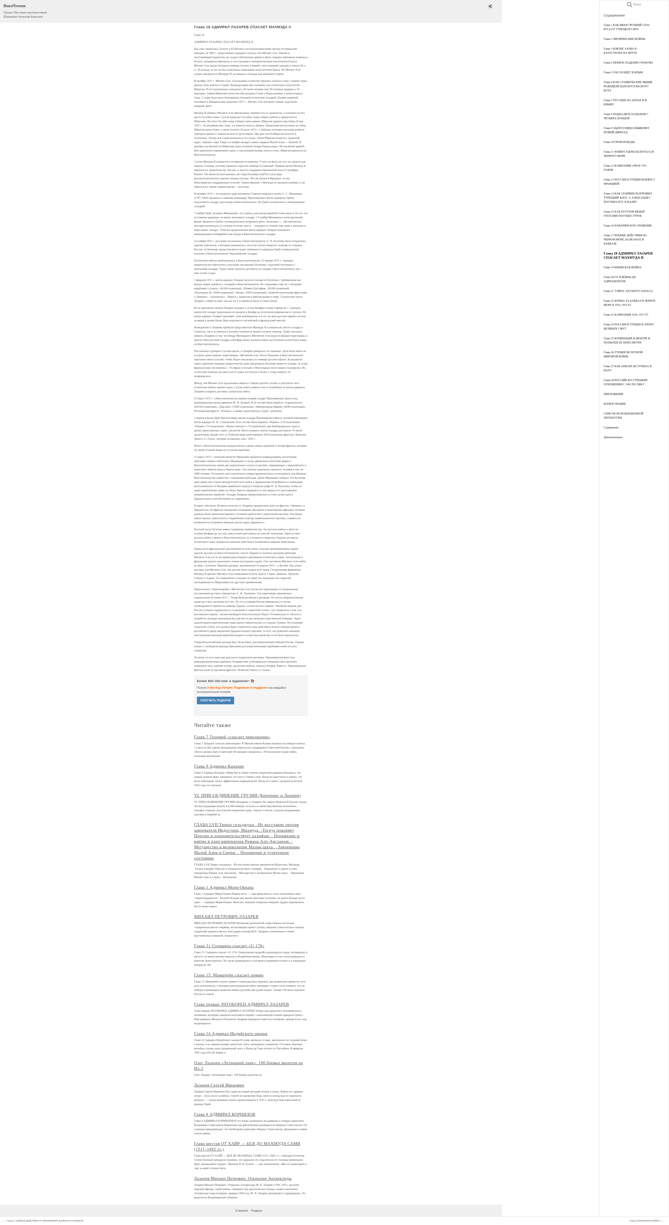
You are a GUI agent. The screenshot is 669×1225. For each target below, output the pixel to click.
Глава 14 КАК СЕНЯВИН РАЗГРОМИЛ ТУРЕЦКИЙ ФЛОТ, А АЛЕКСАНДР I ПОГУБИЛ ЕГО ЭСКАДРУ (628, 197)
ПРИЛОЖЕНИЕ (614, 394)
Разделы (256, 1210)
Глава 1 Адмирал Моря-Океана (224, 887)
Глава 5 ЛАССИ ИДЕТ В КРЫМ (623, 72)
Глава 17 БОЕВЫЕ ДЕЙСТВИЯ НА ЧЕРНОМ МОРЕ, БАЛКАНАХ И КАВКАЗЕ (625, 239)
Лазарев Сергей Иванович (219, 1085)
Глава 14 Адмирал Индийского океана (231, 1033)
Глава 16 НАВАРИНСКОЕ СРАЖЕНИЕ (628, 225)
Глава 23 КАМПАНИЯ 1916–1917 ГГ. (626, 314)
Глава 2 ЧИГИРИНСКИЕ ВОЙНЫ (624, 39)
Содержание (611, 427)
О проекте (241, 1210)
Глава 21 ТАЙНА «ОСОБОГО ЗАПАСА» (628, 291)
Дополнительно (613, 437)
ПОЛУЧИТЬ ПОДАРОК (215, 700)
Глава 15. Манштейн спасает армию (229, 975)
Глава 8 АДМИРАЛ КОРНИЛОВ (224, 1114)
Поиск (633, 4)
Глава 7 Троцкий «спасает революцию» (232, 736)
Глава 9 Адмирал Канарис (219, 766)
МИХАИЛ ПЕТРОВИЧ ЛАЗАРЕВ (226, 916)
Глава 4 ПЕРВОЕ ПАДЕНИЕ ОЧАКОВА (628, 62)
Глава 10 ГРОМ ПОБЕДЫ (619, 142)
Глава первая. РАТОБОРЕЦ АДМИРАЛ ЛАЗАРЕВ (241, 1004)
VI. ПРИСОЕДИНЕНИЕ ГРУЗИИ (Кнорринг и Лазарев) (247, 795)
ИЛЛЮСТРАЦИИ (615, 403)
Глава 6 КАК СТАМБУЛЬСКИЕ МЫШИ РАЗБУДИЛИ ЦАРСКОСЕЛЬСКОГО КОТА (628, 86)
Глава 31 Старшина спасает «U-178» (229, 945)
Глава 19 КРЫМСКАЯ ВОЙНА (623, 267)
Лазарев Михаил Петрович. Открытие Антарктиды (243, 1178)
